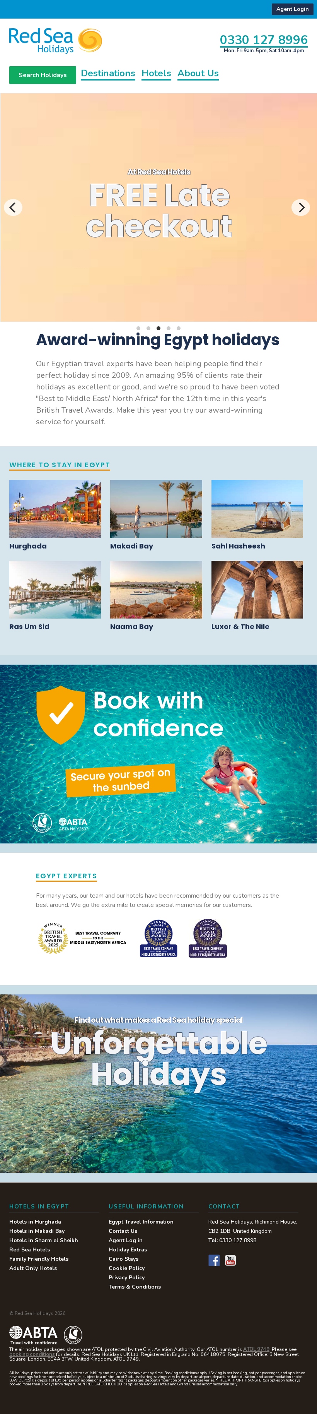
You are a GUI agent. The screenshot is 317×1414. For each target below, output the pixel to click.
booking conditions (32, 1354)
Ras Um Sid (29, 626)
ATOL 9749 (256, 1349)
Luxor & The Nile (240, 626)
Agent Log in (126, 1240)
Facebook (214, 1260)
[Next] (300, 207)
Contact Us (123, 1231)
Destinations (108, 74)
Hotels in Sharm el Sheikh (43, 1240)
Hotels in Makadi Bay (37, 1231)
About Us (198, 74)
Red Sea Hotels (29, 1249)
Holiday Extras (128, 1249)
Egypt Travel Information (141, 1221)
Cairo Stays (123, 1259)
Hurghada (28, 546)
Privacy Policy (127, 1277)
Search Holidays (43, 75)
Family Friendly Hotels (38, 1259)
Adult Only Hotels (33, 1268)
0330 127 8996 (264, 40)
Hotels (156, 74)
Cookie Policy (127, 1268)
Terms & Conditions (135, 1287)
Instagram (246, 1260)
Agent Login (292, 9)
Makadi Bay (131, 546)
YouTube (230, 1260)
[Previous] (13, 207)
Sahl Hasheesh (238, 546)
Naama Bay (131, 626)
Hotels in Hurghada (35, 1221)
